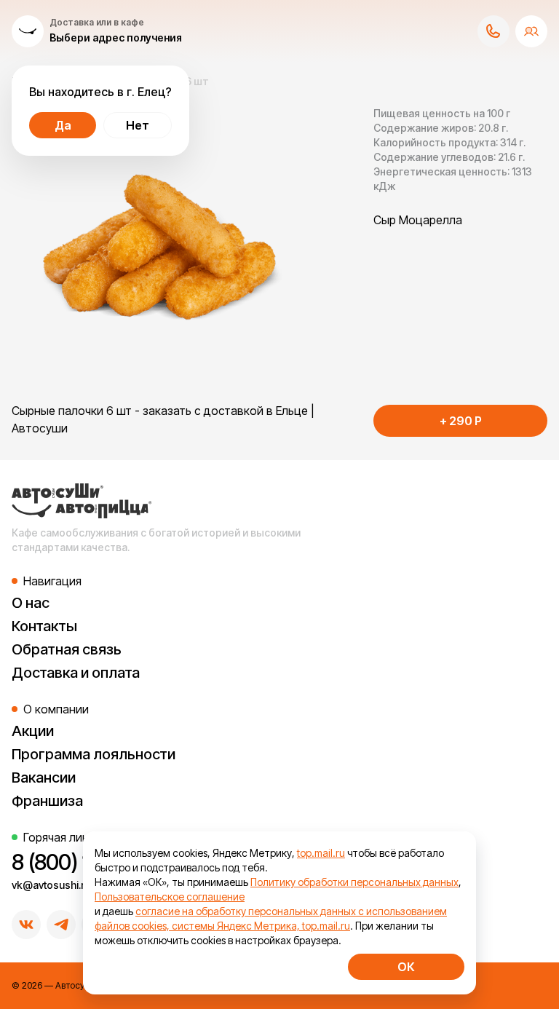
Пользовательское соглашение (170, 896)
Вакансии (44, 777)
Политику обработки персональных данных (354, 882)
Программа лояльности (93, 754)
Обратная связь (67, 649)
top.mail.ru (321, 853)
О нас (30, 603)
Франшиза (47, 801)
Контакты (44, 626)
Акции (33, 731)
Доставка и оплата (76, 672)
